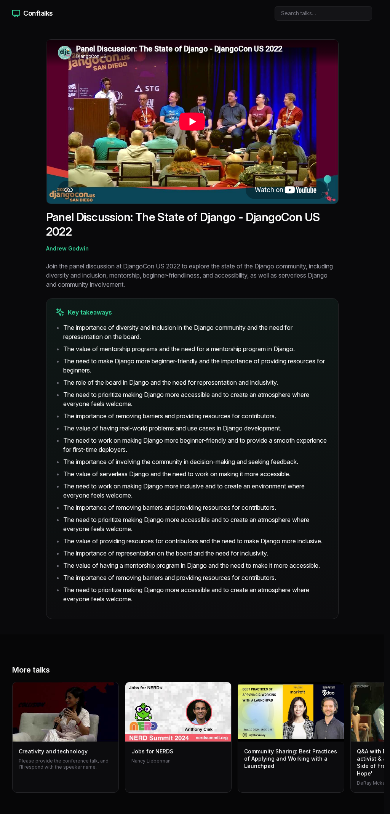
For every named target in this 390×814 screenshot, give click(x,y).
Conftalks (38, 13)
